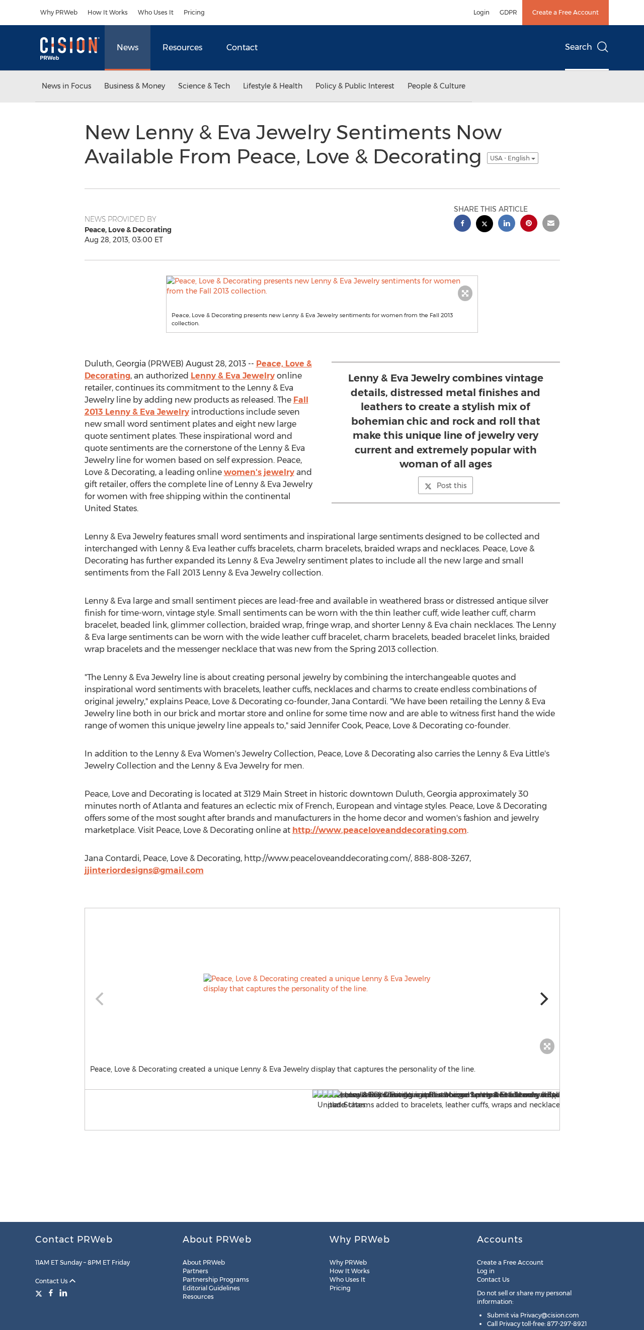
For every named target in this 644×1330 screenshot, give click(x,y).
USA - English (510, 158)
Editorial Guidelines (211, 1288)
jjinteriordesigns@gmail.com (144, 870)
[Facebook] (50, 1293)
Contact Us (52, 1281)
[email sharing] (550, 224)
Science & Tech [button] (204, 85)
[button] (322, 286)
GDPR (508, 12)
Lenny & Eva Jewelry (233, 376)
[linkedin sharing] (506, 224)
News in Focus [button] (66, 85)
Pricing (194, 12)
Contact (242, 47)
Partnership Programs (216, 1279)
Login (481, 12)
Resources (182, 47)
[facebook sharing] (462, 224)
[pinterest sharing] (528, 224)
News (127, 47)
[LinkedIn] (63, 1293)
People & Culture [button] (436, 85)
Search (578, 47)
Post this (451, 485)
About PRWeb (204, 1262)
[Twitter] (40, 1293)
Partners (195, 1271)
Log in (486, 1271)
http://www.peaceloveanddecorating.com (379, 830)
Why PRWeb (58, 12)
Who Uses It (156, 12)
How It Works (108, 12)
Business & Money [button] (134, 85)
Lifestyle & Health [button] (272, 85)
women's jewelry (259, 472)
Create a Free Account (565, 12)
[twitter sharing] (484, 225)
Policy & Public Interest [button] (354, 85)
